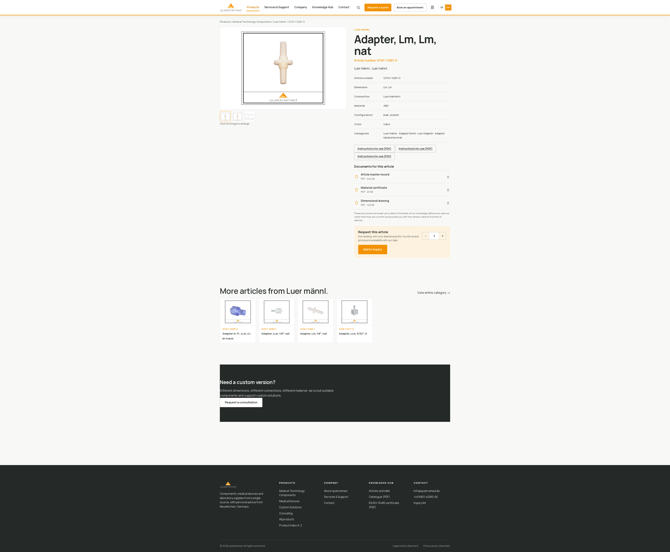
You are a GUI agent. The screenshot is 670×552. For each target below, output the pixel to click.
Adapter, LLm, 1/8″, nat (275, 333)
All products (286, 519)
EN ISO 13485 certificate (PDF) (384, 505)
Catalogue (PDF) (379, 497)
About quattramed (335, 491)
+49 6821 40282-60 (426, 497)
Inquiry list (420, 503)
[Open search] (358, 7)
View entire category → (433, 292)
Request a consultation (241, 402)
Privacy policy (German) (436, 545)
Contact (343, 7)
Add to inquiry (372, 249)
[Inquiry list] (432, 7)
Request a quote (377, 7)
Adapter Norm (407, 133)
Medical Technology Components (252, 21)
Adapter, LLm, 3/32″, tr (353, 333)
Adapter (440, 133)
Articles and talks (379, 491)
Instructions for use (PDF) (374, 148)
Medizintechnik (393, 137)
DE (442, 7)
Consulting (286, 513)
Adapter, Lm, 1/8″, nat (313, 333)
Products (253, 7)
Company (300, 7)
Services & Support (276, 7)
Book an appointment (410, 7)
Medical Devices (289, 501)
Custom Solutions (290, 507)
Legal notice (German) (405, 545)
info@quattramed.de (427, 491)
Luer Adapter (425, 133)
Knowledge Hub (322, 7)
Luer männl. (280, 21)
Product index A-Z (290, 525)
